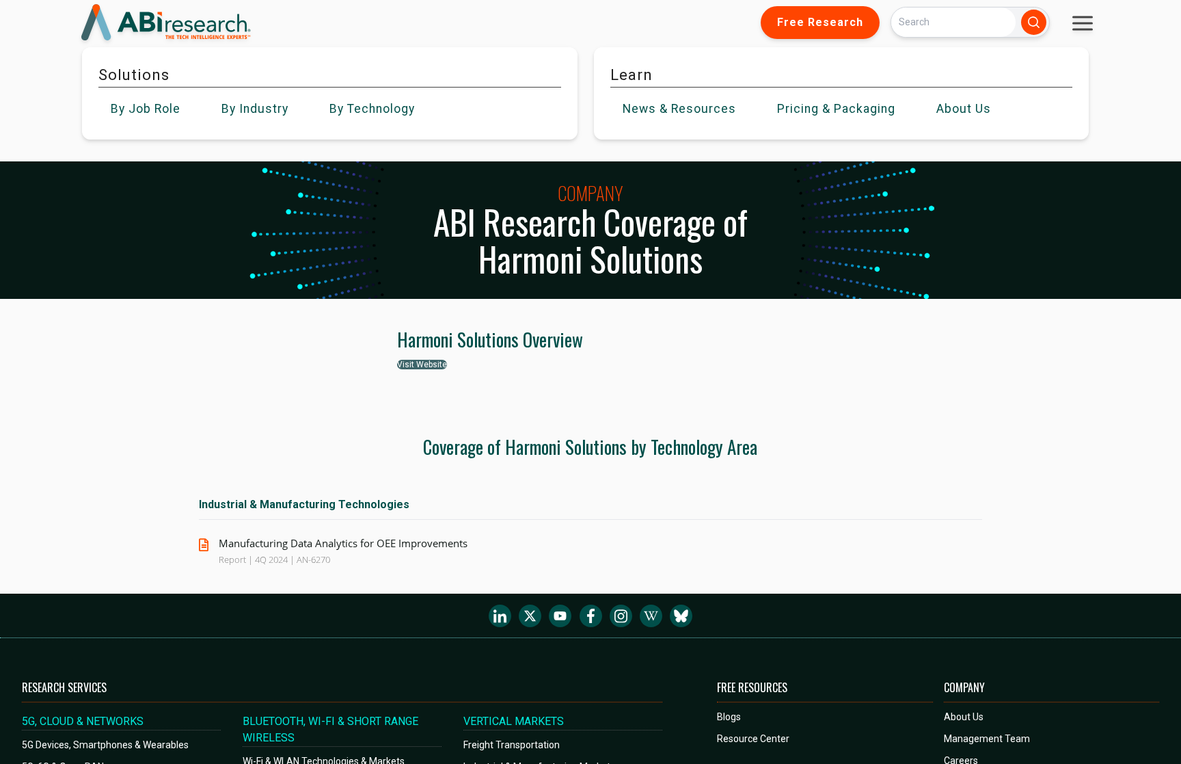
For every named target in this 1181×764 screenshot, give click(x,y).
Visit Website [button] (422, 364)
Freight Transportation (511, 744)
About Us (963, 716)
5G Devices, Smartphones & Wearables (105, 744)
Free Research (820, 22)
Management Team (987, 738)
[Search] (1033, 22)
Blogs (729, 716)
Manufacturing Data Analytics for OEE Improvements (343, 543)
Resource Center (753, 738)
